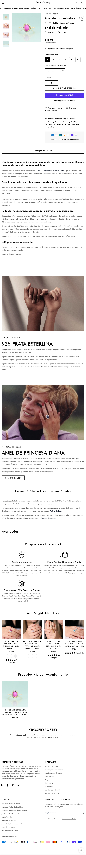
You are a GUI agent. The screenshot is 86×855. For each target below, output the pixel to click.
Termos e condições (69, 819)
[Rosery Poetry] (43, 2)
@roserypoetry (22, 735)
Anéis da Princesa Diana (11, 803)
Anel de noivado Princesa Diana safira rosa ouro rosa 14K (11, 644)
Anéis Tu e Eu (7, 817)
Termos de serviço (52, 793)
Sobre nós (49, 783)
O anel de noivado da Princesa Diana (50, 170)
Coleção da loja (13, 478)
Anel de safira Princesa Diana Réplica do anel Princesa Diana (53, 644)
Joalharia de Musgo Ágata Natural (14, 810)
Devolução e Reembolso (54, 770)
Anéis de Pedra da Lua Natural (13, 807)
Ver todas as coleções (10, 830)
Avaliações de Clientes (53, 773)
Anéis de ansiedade (9, 820)
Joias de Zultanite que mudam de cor (15, 824)
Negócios (48, 780)
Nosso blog (49, 786)
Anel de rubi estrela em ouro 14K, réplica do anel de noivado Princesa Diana (15, 712)
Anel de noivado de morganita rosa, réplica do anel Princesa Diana (32, 644)
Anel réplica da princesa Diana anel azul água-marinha (74, 643)
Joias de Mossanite (8, 827)
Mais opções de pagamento (64, 100)
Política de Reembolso (48, 518)
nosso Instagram (53, 737)
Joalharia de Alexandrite (11, 814)
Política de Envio (56, 511)
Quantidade (49, 78)
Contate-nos (49, 776)
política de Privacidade (53, 790)
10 (78, 59)
